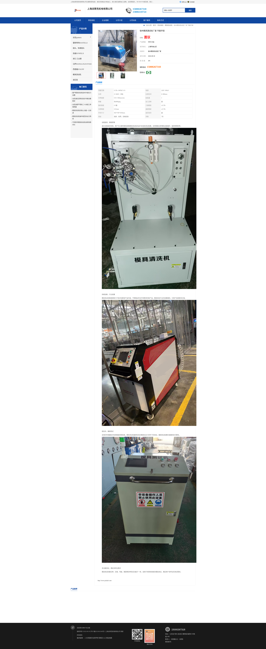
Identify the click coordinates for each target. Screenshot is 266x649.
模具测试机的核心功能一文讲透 (81, 112)
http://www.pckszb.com (104, 580)
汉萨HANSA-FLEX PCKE (82, 64)
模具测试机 (168, 25)
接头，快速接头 (78, 48)
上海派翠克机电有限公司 (112, 631)
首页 (154, 25)
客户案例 (146, 20)
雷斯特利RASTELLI (80, 43)
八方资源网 (88, 638)
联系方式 (160, 20)
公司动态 (133, 20)
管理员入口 (102, 638)
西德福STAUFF (78, 69)
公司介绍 (119, 20)
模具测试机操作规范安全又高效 (81, 118)
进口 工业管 (77, 59)
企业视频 (105, 20)
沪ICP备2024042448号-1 (98, 631)
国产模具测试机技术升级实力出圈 (81, 94)
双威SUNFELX (78, 53)
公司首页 (77, 20)
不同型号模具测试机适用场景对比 (81, 123)
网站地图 (109, 638)
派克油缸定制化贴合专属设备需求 (81, 100)
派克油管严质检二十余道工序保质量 (81, 106)
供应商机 (91, 20)
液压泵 (75, 80)
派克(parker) (77, 37)
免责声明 (95, 638)
